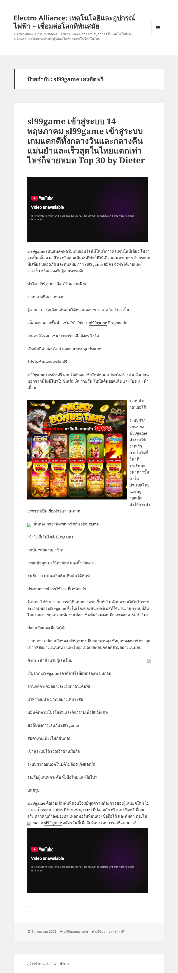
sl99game (98, 322)
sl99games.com (76, 931)
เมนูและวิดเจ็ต (157, 27)
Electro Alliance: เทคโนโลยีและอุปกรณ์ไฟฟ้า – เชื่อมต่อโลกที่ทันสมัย (74, 21)
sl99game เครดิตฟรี (110, 931)
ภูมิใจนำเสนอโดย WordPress (48, 963)
